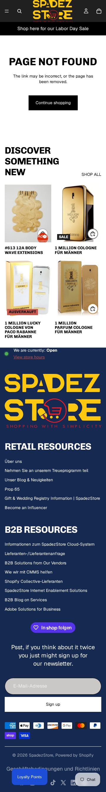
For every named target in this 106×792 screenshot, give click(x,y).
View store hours (29, 357)
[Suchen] (19, 11)
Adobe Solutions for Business (32, 609)
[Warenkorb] (98, 11)
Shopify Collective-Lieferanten (34, 581)
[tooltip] (44, 235)
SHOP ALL (91, 174)
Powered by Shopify (74, 755)
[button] (42, 238)
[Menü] (7, 11)
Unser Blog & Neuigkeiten (29, 479)
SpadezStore (41, 755)
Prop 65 (12, 489)
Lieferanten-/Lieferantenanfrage (35, 553)
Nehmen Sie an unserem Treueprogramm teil (46, 470)
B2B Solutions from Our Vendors (35, 563)
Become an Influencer (26, 507)
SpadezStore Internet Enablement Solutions (46, 590)
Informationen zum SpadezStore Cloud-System (50, 544)
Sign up (53, 704)
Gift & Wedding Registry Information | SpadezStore (52, 498)
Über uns (13, 461)
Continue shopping (53, 102)
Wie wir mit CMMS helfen (28, 572)
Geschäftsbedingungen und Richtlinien (53, 768)
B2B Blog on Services (26, 599)
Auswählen (97, 233)
